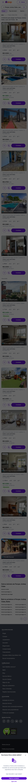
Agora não (14, 781)
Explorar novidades (14, 778)
